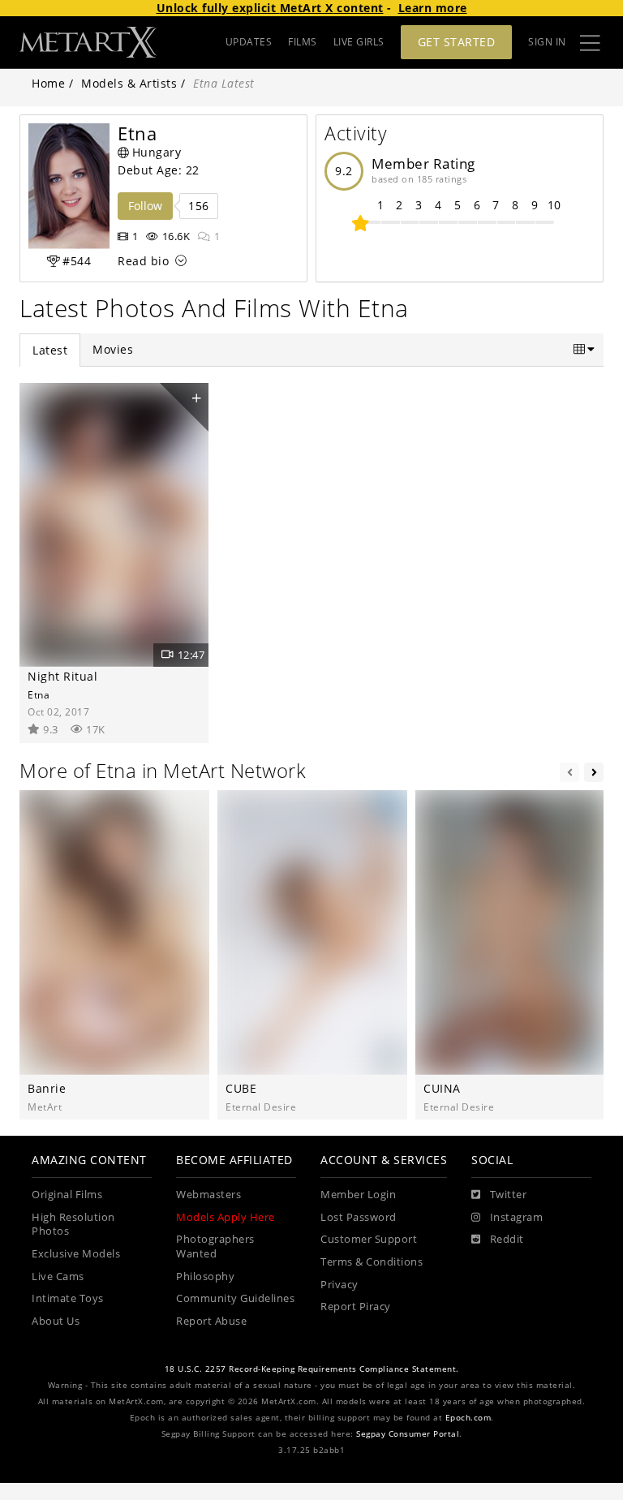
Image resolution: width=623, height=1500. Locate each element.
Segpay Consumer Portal (407, 1434)
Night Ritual (62, 676)
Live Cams (58, 1276)
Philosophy (205, 1276)
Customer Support (368, 1239)
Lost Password (358, 1217)
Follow (145, 205)
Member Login (358, 1194)
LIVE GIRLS (359, 42)
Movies (112, 349)
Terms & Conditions (371, 1262)
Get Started (457, 41)
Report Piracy (355, 1306)
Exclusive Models (76, 1254)
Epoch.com (468, 1417)
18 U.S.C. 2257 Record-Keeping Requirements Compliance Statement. (312, 1369)
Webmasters (208, 1194)
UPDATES (249, 42)
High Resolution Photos (73, 1224)
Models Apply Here (225, 1217)
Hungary (157, 152)
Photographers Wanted (215, 1246)
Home (48, 83)
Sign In (547, 42)
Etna (38, 694)
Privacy (339, 1285)
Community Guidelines (235, 1298)
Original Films (67, 1194)
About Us (55, 1321)
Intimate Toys (68, 1298)
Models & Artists (129, 83)
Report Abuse (211, 1321)
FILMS (302, 42)
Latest (49, 350)
